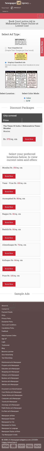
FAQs (3, 315)
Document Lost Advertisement (12, 389)
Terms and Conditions (9, 325)
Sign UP (4, 339)
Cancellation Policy (8, 328)
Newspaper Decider (8, 419)
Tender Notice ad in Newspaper (12, 395)
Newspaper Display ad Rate (11, 431)
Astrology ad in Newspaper (11, 405)
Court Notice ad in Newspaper (12, 392)
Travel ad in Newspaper (9, 401)
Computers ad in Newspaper (11, 398)
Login (3, 342)
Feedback (5, 331)
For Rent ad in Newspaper (10, 411)
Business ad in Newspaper (10, 378)
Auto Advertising (7, 355)
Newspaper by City (8, 422)
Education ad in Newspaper (11, 368)
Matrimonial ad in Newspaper (11, 362)
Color (28, 98)
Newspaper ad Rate (8, 415)
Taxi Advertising (7, 358)
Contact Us (5, 11)
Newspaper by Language (10, 428)
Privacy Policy (6, 318)
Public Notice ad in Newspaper (12, 408)
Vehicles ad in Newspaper (10, 384)
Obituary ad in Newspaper (10, 375)
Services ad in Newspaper (10, 381)
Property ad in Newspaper (10, 365)
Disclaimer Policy (7, 322)
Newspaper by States (9, 425)
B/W (28, 101)
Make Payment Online (9, 335)
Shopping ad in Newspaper (10, 372)
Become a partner (7, 351)
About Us (5, 306)
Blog (3, 348)
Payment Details (7, 312)
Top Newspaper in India (9, 435)
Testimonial (5, 345)
